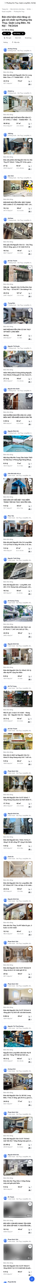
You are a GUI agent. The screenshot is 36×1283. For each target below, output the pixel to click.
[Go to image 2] (10, 110)
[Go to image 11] (20, 110)
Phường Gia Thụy (19, 11)
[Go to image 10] (19, 110)
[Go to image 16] (25, 1216)
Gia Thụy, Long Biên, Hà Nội (25, 50)
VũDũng (10, 133)
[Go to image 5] (17, 152)
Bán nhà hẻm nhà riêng (17, 9)
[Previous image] (5, 61)
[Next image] (30, 61)
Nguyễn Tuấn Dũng (14, 558)
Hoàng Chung (12, 48)
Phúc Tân (11, 516)
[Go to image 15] (25, 110)
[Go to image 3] (15, 152)
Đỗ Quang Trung (13, 600)
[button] (32, 1279)
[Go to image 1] (9, 110)
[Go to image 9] (18, 110)
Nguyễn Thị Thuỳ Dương (15, 1026)
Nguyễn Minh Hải (13, 431)
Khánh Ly (11, 91)
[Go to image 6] (15, 110)
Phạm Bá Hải (12, 1282)
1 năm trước (11, 475)
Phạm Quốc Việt (13, 771)
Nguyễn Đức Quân (14, 388)
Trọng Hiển (11, 303)
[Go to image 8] (17, 110)
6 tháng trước (12, 135)
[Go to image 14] (23, 1216)
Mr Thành (11, 1197)
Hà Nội (29, 9)
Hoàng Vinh (12, 1069)
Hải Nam (10, 218)
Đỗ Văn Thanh (12, 260)
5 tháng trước (12, 50)
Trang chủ (5, 9)
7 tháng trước (12, 178)
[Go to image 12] (21, 1216)
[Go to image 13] (22, 1216)
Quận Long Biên (6, 11)
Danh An (11, 856)
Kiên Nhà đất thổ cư (14, 473)
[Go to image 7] (16, 110)
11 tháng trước (12, 433)
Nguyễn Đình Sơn (13, 644)
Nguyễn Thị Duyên (14, 346)
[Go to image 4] (16, 152)
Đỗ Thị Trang (12, 686)
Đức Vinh (11, 176)
